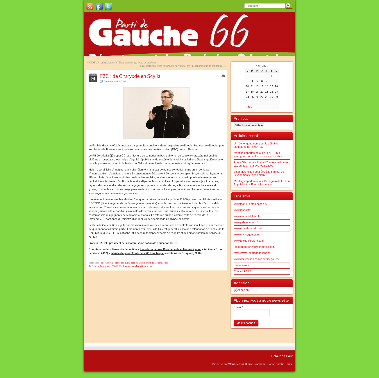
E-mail (238, 307)
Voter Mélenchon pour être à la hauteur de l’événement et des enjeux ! (259, 173)
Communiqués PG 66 (115, 81)
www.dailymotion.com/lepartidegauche (257, 259)
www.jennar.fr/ (242, 210)
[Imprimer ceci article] (223, 75)
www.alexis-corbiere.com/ (249, 240)
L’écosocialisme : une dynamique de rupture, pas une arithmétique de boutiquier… (182, 65)
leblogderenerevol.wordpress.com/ (254, 246)
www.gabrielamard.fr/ (246, 222)
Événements (241, 265)
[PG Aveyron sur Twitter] (108, 6)
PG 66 (115, 266)
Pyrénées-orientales (129, 266)
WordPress (234, 364)
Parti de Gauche (154, 262)
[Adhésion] (241, 290)
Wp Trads (286, 364)
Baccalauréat (107, 262)
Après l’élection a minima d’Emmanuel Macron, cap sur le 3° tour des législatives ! (262, 164)
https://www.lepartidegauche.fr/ (252, 253)
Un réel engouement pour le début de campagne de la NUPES (256, 145)
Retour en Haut (282, 356)
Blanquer (119, 262)
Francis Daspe (138, 262)
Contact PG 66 (242, 271)
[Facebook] (99, 6)
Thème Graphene (255, 364)
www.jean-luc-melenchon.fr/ (250, 204)
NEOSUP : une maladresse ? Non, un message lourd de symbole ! (122, 62)
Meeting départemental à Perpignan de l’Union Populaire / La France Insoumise (262, 183)
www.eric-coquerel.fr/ (246, 234)
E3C (127, 262)
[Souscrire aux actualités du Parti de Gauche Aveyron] (89, 6)
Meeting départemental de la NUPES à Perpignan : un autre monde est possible (258, 154)
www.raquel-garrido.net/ (248, 228)
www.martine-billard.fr (247, 216)
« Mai (249, 107)
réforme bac (146, 266)
